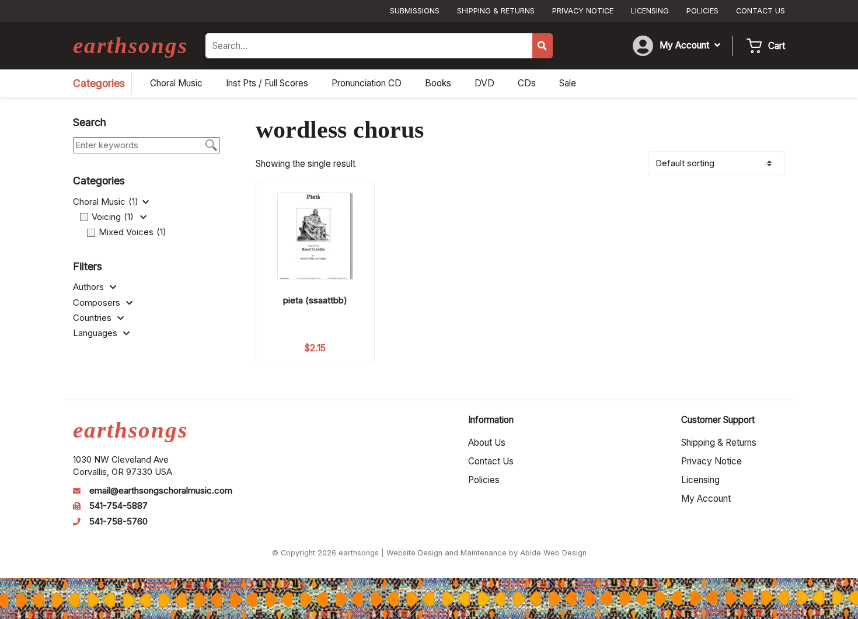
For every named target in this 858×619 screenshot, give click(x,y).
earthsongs (130, 45)
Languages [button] (96, 333)
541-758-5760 (118, 521)
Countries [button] (93, 318)
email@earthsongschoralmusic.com (160, 490)
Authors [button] (89, 287)
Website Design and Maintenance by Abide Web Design (486, 552)
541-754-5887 (118, 506)
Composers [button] (98, 303)
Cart (776, 45)
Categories (99, 83)
